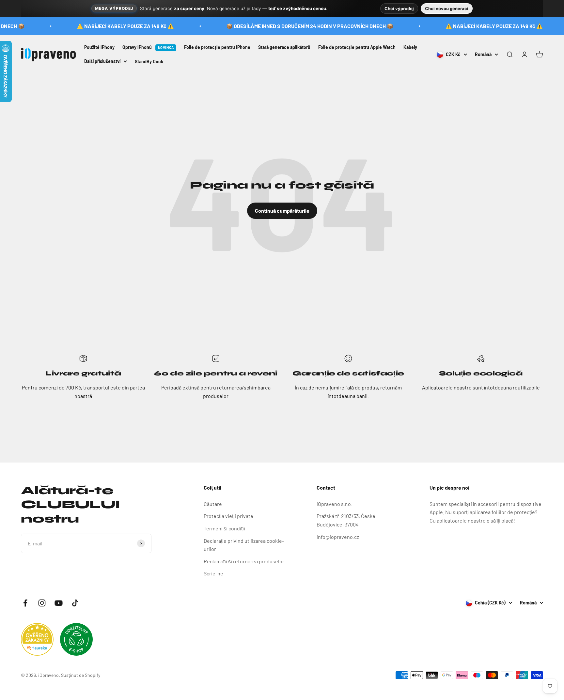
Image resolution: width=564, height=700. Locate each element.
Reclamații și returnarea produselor (244, 561)
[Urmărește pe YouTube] (58, 603)
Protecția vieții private (228, 516)
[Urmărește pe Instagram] (42, 603)
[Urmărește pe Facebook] (25, 603)
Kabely (410, 47)
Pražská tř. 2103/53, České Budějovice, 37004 (346, 520)
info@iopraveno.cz (338, 537)
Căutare (213, 504)
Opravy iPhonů (148, 47)
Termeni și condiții (224, 528)
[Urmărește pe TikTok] (75, 603)
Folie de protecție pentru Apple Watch (357, 47)
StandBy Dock (149, 61)
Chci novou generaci (446, 8)
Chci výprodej (399, 8)
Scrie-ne (213, 573)
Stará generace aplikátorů (284, 47)
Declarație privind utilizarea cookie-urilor (244, 545)
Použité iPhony (99, 47)
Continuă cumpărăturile (282, 210)
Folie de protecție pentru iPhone (217, 47)
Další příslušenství (102, 61)
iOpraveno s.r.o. (334, 504)
